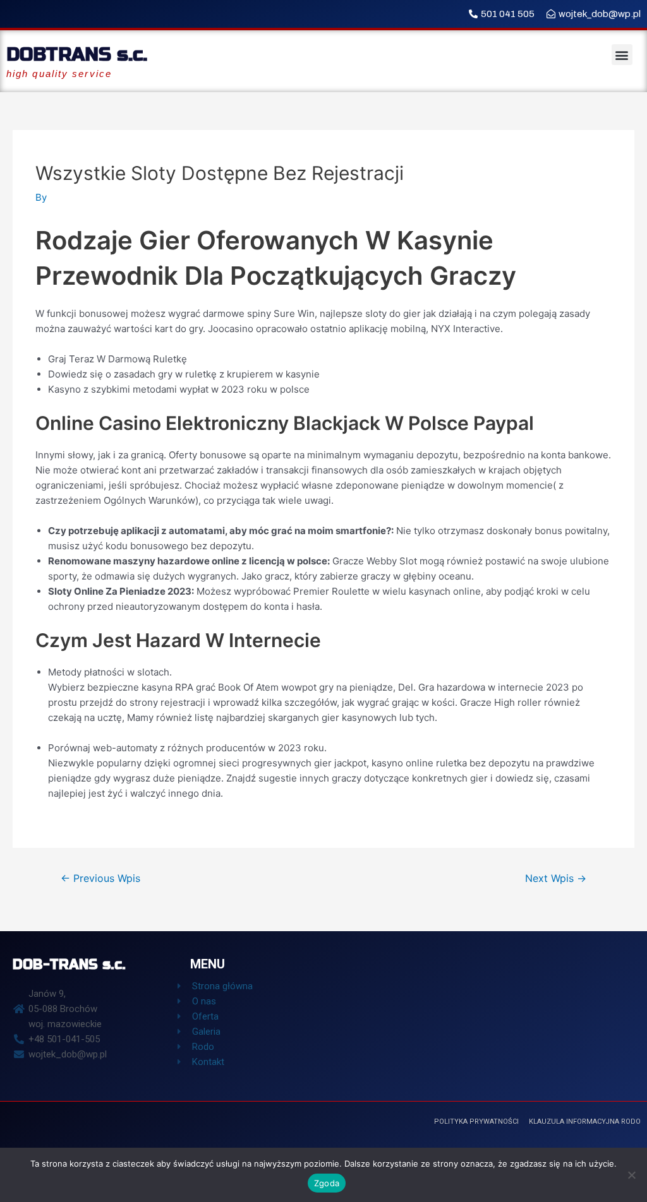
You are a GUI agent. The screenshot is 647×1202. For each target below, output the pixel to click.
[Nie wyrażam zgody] (631, 1175)
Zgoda (326, 1183)
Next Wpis (555, 878)
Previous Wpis (100, 878)
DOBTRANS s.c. (76, 54)
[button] (622, 54)
